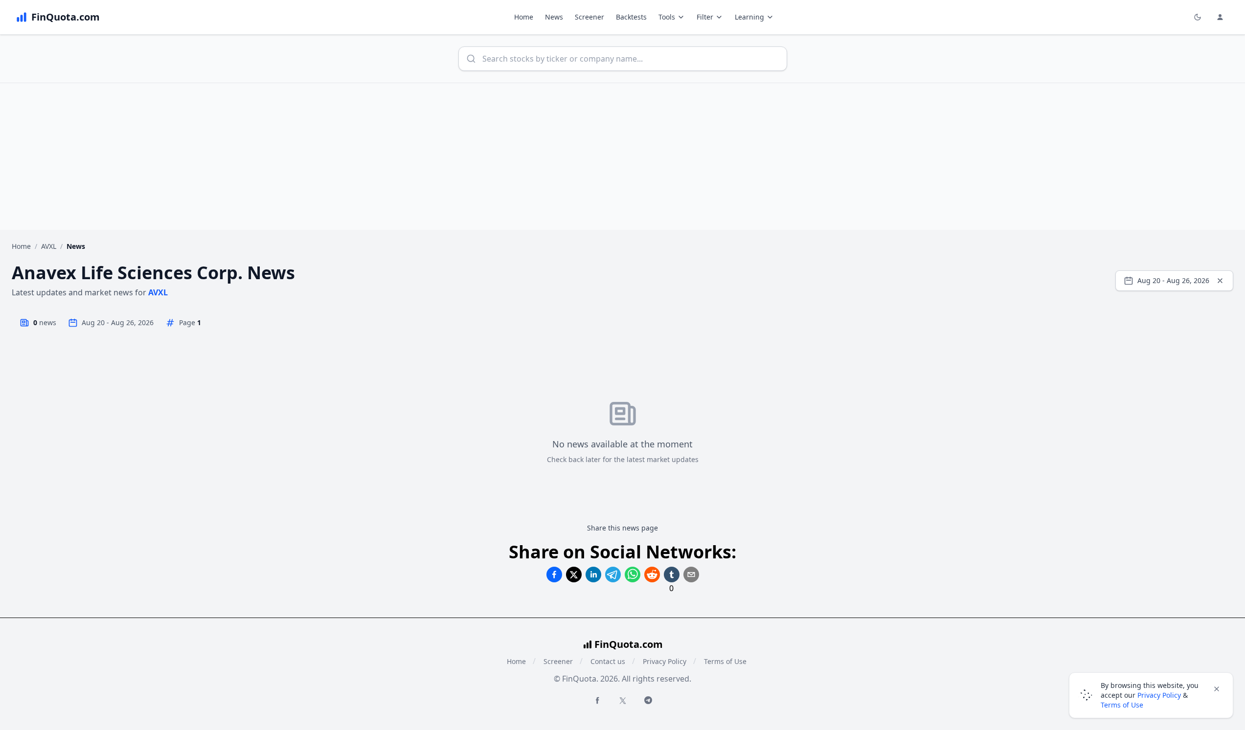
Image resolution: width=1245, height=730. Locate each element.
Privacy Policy (664, 661)
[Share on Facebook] (554, 574)
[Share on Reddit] (652, 574)
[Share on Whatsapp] (632, 574)
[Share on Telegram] (613, 574)
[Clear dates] (1220, 281)
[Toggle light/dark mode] (1197, 17)
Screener (589, 17)
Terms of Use (725, 661)
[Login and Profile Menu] (1220, 17)
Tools (666, 17)
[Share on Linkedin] (593, 574)
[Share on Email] (691, 574)
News (554, 17)
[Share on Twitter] (574, 574)
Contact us (607, 661)
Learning (749, 17)
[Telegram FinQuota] (648, 700)
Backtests (631, 17)
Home (523, 17)
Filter (705, 17)
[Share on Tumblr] (671, 574)
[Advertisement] (622, 156)
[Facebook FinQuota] (597, 700)
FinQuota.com (628, 644)
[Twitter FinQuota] (623, 700)
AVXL (48, 246)
